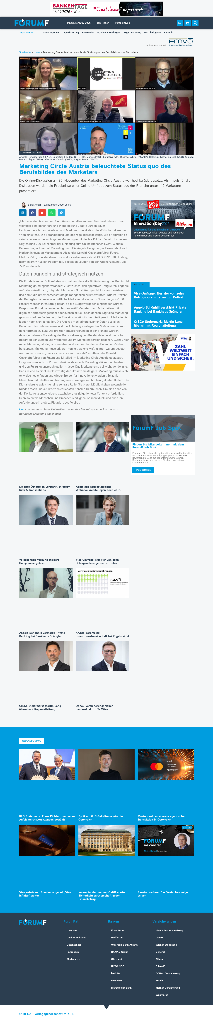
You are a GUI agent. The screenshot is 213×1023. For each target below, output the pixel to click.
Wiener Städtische (166, 945)
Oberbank (116, 959)
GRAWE (160, 966)
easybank (116, 981)
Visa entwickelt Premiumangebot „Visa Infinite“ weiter (45, 894)
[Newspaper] (180, 23)
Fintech (168, 32)
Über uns (72, 930)
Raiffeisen (117, 938)
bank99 (115, 973)
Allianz (159, 959)
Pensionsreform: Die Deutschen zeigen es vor (163, 894)
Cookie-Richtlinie (76, 938)
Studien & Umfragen (108, 32)
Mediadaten (73, 959)
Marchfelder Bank (121, 988)
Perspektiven (122, 23)
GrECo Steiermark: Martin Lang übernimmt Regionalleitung (40, 707)
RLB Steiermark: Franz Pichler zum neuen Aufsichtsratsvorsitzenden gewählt (47, 818)
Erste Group (118, 930)
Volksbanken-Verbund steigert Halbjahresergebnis (39, 561)
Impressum (73, 952)
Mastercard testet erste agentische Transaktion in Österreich (161, 818)
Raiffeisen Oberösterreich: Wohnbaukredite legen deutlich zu (98, 488)
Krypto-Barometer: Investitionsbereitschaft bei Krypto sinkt (102, 634)
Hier (21, 409)
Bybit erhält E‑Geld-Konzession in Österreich (100, 818)
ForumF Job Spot (156, 428)
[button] (195, 23)
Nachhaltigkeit (152, 32)
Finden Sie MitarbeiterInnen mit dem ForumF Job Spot (158, 446)
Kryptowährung (132, 32)
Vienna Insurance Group (169, 930)
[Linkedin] (187, 23)
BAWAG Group (119, 952)
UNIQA (160, 938)
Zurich (159, 981)
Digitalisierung (71, 32)
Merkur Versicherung (168, 988)
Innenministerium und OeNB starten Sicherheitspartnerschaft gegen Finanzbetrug (102, 895)
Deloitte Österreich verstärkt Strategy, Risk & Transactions (44, 488)
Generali (160, 952)
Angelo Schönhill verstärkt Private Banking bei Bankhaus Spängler (42, 634)
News (37, 52)
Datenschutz (74, 945)
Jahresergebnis (50, 32)
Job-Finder (103, 23)
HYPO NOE (117, 966)
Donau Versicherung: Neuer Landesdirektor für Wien (94, 707)
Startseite (25, 52)
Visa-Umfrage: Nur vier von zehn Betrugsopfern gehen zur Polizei (97, 561)
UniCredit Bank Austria (124, 945)
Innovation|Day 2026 (79, 23)
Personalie (88, 32)
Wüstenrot (162, 995)
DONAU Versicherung (168, 973)
